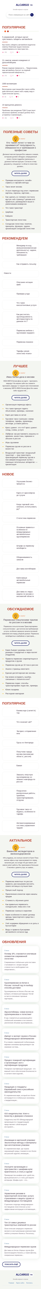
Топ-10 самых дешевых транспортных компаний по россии (20, 1223)
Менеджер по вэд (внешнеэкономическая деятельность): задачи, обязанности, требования (27, 250)
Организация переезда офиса (18, 405)
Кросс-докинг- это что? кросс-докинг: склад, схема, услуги (21, 429)
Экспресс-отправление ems (26, 732)
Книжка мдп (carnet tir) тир (26, 712)
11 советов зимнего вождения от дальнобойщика (16, 61)
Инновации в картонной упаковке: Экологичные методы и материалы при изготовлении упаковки (20, 1142)
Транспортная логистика (15, 220)
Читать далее (20, 173)
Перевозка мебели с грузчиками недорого (25, 332)
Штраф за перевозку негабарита (25, 547)
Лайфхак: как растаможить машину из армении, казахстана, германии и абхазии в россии (21, 436)
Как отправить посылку (26, 264)
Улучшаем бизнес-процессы (25, 482)
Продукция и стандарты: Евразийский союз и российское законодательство (19, 1089)
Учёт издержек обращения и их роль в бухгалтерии (22, 924)
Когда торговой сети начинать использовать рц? (27, 506)
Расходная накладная (14, 694)
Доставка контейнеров (26, 569)
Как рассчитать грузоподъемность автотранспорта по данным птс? (24, 317)
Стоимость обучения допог (17, 900)
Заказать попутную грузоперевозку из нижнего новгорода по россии (26, 778)
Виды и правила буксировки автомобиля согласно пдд (17, 931)
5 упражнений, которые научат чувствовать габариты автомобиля (17, 38)
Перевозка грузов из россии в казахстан (18, 447)
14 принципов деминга (12, 105)
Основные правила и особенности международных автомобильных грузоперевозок (25, 532)
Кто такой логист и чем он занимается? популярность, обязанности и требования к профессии (20, 146)
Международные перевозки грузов (20, 1247)
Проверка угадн (23, 294)
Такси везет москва (13, 187)
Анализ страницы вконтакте (17, 669)
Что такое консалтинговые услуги (27, 304)
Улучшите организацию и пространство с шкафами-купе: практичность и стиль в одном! (18, 1169)
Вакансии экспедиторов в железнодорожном (20, 852)
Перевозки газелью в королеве (18, 911)
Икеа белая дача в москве (20, 377)
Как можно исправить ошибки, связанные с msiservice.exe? (18, 678)
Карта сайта (20, 1283)
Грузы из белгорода (25, 743)
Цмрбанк (9, 212)
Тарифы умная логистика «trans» (24, 352)
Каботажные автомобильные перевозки (23, 580)
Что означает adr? (24, 722)
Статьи (6, 950)
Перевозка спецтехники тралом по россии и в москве (20, 621)
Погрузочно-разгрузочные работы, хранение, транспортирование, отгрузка (26, 795)
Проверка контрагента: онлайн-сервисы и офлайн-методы (18, 181)
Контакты (29, 1283)
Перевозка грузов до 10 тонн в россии (21, 665)
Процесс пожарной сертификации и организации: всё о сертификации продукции (19, 1062)
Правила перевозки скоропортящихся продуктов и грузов (21, 660)
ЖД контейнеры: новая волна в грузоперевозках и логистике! (18, 1013)
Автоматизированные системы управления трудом (26, 825)
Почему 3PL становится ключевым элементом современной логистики (20, 956)
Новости (7, 273)
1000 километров (9, 84)
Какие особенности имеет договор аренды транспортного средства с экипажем (20, 917)
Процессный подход (14, 890)
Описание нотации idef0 (25, 283)
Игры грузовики (12, 442)
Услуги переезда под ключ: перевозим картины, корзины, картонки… (21, 192)
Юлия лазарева (12, 690)
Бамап (19, 766)
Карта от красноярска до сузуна (26, 494)
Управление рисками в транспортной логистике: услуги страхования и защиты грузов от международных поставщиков (19, 1197)
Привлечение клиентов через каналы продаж (21, 895)
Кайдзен (9, 216)
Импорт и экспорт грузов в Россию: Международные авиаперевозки (20, 1037)
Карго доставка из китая (15, 415)
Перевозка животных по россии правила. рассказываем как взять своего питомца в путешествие (19, 883)
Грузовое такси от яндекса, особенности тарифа (26, 811)
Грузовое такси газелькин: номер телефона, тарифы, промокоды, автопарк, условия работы (19, 421)
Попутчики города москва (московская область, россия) (25, 754)
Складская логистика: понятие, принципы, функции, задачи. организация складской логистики (20, 226)
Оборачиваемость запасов (24, 558)
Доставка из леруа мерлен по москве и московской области (25, 594)
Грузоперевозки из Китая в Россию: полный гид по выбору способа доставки (18, 985)
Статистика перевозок (26, 518)
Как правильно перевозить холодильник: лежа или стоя (17, 905)
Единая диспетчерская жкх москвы (20, 673)
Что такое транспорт (14, 208)
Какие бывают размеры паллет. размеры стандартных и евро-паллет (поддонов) (21, 652)
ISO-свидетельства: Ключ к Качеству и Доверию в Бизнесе (18, 1114)
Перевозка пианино (25, 342)
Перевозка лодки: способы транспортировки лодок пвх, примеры (21, 684)
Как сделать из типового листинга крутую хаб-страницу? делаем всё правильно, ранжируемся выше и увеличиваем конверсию (20, 200)
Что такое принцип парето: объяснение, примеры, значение (19, 410)
